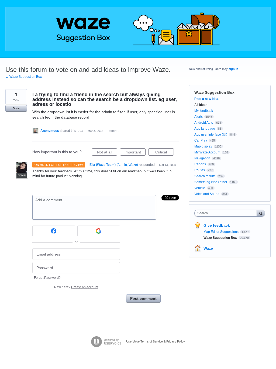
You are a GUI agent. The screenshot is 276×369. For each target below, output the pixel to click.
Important (135, 153)
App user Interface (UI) (210, 134)
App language (204, 128)
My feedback (203, 111)
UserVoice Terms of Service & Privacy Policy (155, 341)
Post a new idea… (208, 99)
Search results (204, 176)
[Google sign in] (98, 231)
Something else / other (210, 182)
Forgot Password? (47, 278)
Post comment (143, 298)
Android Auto (203, 123)
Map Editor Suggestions (221, 232)
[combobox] (227, 213)
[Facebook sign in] (53, 231)
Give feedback (216, 225)
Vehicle (199, 188)
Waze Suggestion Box (214, 92)
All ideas (201, 105)
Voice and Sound (206, 194)
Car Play (200, 140)
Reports (200, 164)
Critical (164, 153)
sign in (233, 69)
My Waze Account (207, 152)
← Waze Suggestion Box (23, 77)
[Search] (261, 213)
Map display (203, 146)
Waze (208, 248)
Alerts (198, 117)
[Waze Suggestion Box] (138, 29)
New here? (76, 287)
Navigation (202, 158)
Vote (16, 108)
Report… (113, 130)
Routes (199, 170)
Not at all (107, 153)
